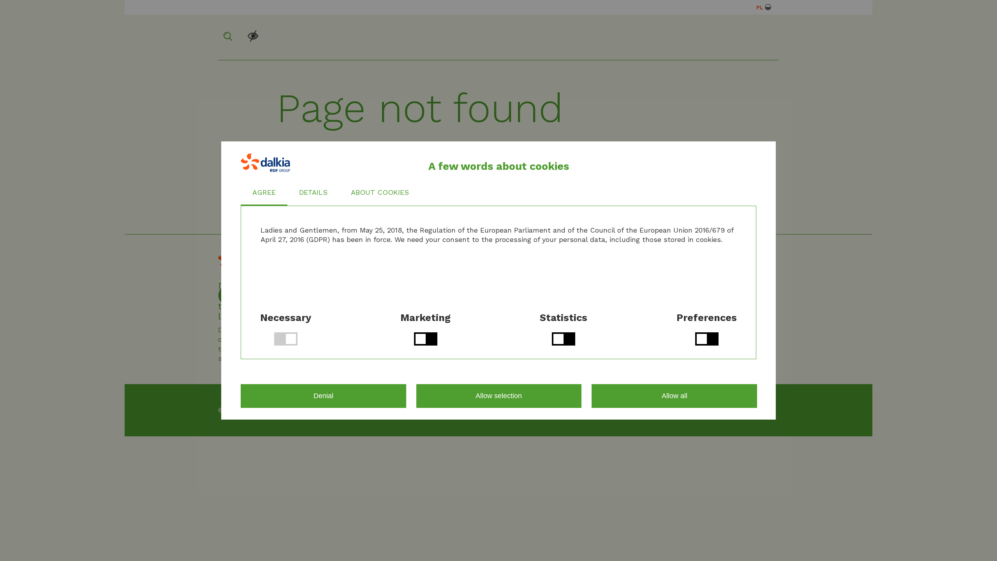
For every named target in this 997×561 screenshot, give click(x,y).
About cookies (380, 192)
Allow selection (499, 396)
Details (313, 192)
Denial (323, 396)
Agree (264, 192)
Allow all (674, 396)
